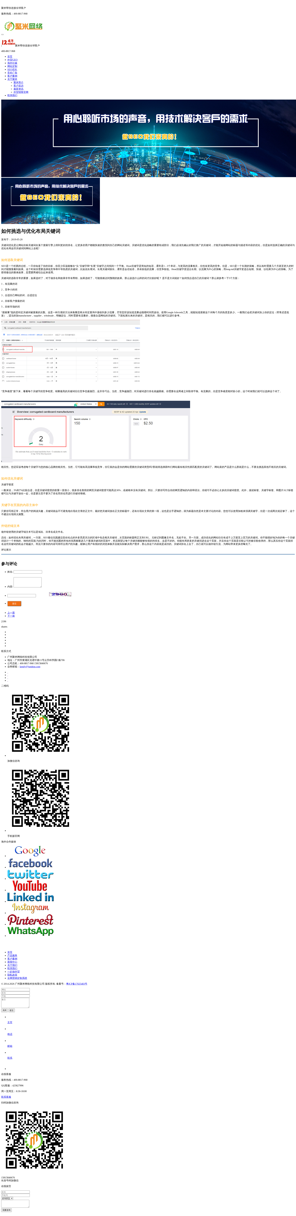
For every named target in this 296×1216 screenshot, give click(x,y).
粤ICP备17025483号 (76, 983)
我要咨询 (6, 1210)
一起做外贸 (13, 971)
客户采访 (18, 85)
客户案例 (12, 76)
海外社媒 (12, 63)
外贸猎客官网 (21, 92)
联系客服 (6, 1097)
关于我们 (12, 965)
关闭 (4, 1010)
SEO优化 (12, 69)
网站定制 (12, 66)
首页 (9, 56)
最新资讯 (18, 89)
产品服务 (12, 955)
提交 (14, 603)
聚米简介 (18, 82)
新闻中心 (12, 962)
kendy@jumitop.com (30, 666)
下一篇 (11, 616)
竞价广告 (12, 72)
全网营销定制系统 (17, 978)
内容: (10, 586)
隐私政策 (12, 975)
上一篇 (11, 612)
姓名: (10, 571)
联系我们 (12, 95)
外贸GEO (12, 59)
